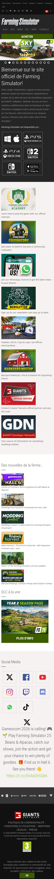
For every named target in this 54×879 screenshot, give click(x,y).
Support (40, 3)
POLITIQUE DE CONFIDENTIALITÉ (26, 822)
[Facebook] (11, 10)
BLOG (5, 29)
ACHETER (27, 36)
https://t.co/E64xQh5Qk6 (27, 775)
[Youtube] (15, 10)
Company (48, 3)
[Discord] (27, 10)
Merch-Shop (6, 3)
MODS (34, 29)
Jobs (3, 7)
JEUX (12, 29)
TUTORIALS (44, 29)
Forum (25, 3)
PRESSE (33, 829)
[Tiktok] (31, 10)
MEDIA (20, 29)
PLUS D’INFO (24, 638)
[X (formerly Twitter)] (7, 11)
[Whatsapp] (3, 10)
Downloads (17, 3)
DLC (27, 29)
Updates (32, 3)
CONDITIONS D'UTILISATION (19, 826)
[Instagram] (19, 10)
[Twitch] (23, 10)
